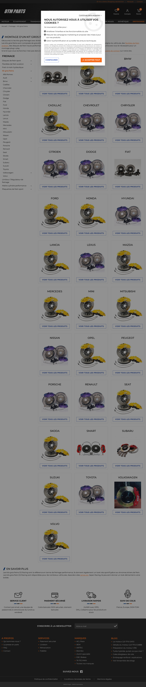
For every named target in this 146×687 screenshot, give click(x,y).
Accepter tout (92, 60)
